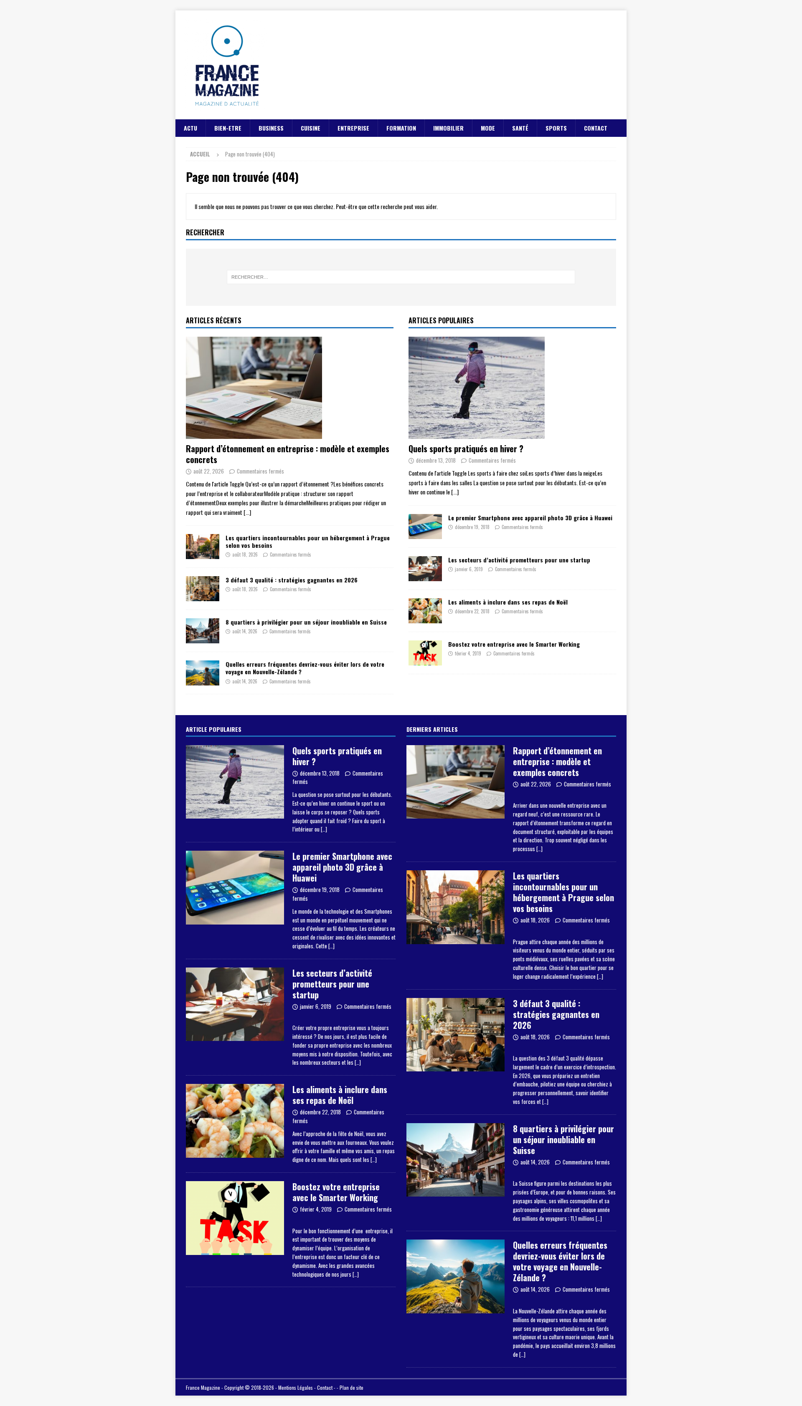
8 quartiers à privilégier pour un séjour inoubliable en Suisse (306, 621)
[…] (324, 829)
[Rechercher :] (401, 277)
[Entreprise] (235, 1218)
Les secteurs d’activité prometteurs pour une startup (519, 559)
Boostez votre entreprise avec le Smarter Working (514, 644)
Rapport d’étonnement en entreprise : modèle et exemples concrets (287, 454)
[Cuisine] (235, 1121)
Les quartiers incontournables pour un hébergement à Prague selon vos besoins (308, 541)
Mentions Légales (295, 1387)
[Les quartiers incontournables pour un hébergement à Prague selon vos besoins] (202, 546)
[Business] (235, 1004)
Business (271, 127)
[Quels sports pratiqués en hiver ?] (512, 388)
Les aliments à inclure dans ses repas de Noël (508, 601)
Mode (488, 127)
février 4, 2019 (468, 653)
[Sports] (235, 782)
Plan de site (351, 1387)
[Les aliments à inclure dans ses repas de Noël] (425, 610)
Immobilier (448, 127)
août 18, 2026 (245, 554)
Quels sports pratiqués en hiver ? (466, 448)
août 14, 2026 (244, 631)
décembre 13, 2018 (436, 460)
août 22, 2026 (208, 471)
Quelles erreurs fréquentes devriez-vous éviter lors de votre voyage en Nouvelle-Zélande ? (305, 668)
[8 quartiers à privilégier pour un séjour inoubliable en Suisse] (202, 630)
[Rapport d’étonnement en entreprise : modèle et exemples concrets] (289, 388)
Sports (556, 127)
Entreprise (353, 127)
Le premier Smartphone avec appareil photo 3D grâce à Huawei (530, 517)
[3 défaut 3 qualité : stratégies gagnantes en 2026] (202, 588)
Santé (520, 127)
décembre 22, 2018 (472, 611)
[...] (247, 512)
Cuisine (310, 127)
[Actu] (235, 888)
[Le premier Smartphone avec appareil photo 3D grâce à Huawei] (425, 526)
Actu (190, 127)
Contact (595, 127)
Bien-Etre (227, 127)
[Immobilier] (455, 907)
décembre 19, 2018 (472, 527)
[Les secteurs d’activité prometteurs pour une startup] (425, 568)
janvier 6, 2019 (469, 569)
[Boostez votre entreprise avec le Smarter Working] (425, 652)
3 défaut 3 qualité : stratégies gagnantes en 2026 (292, 579)
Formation (401, 127)
